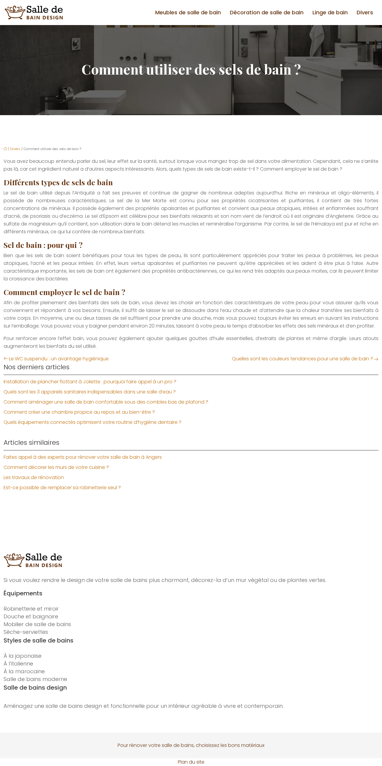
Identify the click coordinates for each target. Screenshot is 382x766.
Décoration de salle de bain (267, 12)
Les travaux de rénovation (34, 477)
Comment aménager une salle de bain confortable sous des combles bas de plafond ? (106, 402)
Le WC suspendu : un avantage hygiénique (59, 358)
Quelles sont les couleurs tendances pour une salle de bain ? (302, 358)
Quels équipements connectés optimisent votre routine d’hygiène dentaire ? (92, 422)
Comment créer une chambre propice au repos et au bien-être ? (79, 412)
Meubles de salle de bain (188, 12)
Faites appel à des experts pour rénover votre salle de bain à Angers (83, 457)
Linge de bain (330, 12)
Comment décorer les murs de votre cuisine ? (56, 467)
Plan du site (191, 762)
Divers (365, 12)
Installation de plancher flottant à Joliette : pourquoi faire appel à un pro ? (90, 381)
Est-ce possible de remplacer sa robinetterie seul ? (62, 487)
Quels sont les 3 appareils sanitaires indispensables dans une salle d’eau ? (90, 391)
